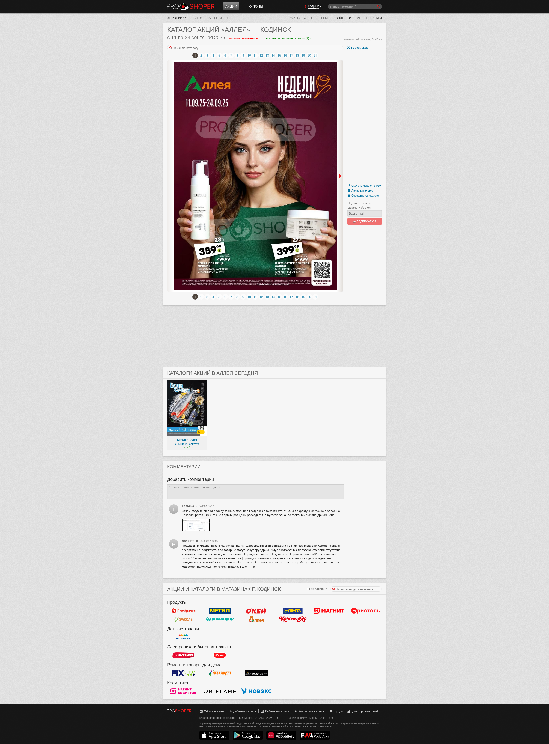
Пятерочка (183, 610)
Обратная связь (214, 711)
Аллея (189, 18)
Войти (340, 18)
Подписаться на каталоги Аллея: (359, 205)
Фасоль (183, 619)
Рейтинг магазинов (277, 711)
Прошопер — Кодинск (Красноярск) (190, 6)
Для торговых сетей (364, 711)
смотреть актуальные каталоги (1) (287, 38)
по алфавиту (318, 588)
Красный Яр (292, 619)
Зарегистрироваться (365, 18)
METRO (220, 610)
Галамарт (220, 673)
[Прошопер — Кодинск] (168, 18)
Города (338, 711)
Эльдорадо (183, 655)
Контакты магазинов (311, 711)
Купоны (255, 6)
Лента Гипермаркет (292, 610)
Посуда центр (256, 673)
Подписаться (366, 221)
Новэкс (256, 691)
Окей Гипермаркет (256, 610)
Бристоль (365, 610)
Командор (220, 619)
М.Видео (220, 655)
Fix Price (183, 673)
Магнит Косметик (183, 691)
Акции (231, 6)
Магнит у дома (329, 610)
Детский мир (183, 637)
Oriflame (220, 691)
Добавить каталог (244, 711)
